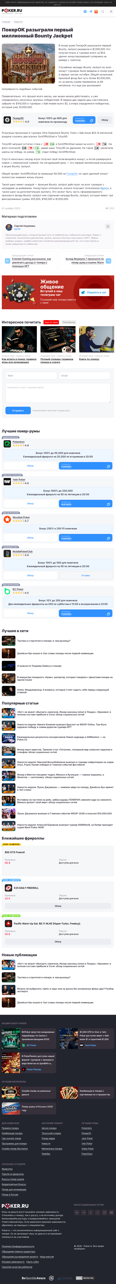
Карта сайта (32, 1261)
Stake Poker (88, 1148)
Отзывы (85, 575)
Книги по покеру (89, 359)
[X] (97, 1212)
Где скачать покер (11, 1138)
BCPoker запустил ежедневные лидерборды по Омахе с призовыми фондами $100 (38, 1035)
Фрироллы (7, 1169)
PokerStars (87, 1153)
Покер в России (10, 1194)
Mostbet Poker (21, 517)
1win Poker (19, 479)
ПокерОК (18, 118)
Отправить (18, 410)
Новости (46, 1143)
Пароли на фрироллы (13, 1174)
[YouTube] (111, 1212)
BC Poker (18, 589)
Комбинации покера (12, 1133)
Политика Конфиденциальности (18, 1246)
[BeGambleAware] (33, 1278)
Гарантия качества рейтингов (17, 1267)
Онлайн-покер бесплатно (15, 1148)
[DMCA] (85, 1278)
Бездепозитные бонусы (14, 1184)
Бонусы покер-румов (13, 1179)
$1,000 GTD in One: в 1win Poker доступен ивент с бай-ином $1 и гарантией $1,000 (94, 1035)
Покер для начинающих (14, 1189)
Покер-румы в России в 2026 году (37, 1108)
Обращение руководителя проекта (20, 1256)
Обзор (105, 120)
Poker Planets (34, 1069)
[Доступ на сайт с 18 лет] (51, 1278)
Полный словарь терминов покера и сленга (56, 361)
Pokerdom (18, 441)
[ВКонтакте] (76, 1212)
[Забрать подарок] (96, 11)
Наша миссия (47, 1256)
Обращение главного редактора (18, 1251)
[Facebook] (90, 1212)
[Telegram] (83, 1212)
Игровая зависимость (13, 1261)
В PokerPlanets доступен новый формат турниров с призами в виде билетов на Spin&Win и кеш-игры (38, 1060)
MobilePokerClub (23, 551)
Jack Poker (87, 1138)
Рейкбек (46, 1153)
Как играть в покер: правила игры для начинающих (19, 361)
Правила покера (10, 1128)
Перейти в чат (96, 292)
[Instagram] (104, 1212)
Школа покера (49, 1128)
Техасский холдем (51, 1133)
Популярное (69, 322)
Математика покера (52, 1148)
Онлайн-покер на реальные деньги (36, 1093)
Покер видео (48, 1138)
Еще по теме (51, 322)
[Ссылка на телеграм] (90, 11)
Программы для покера (14, 1143)
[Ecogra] (64, 1278)
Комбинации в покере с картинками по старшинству (95, 1093)
